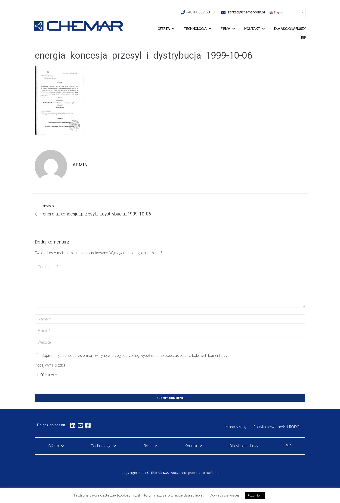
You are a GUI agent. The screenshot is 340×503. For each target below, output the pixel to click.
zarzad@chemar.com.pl (246, 12)
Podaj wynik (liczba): (51, 365)
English (278, 12)
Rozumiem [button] (254, 495)
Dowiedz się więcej (224, 495)
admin (80, 165)
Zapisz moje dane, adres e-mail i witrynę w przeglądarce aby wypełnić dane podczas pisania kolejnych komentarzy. (135, 355)
